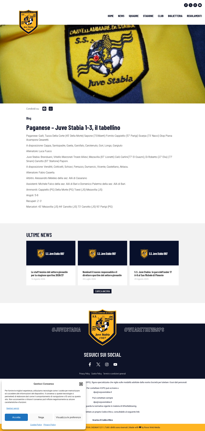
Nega (41, 417)
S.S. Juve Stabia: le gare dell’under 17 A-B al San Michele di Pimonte (153, 273)
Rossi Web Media (152, 427)
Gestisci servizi (12, 408)
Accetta (16, 417)
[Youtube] (200, 5)
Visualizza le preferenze (68, 417)
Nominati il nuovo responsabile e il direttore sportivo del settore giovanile (102, 273)
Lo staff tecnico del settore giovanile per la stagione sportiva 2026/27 (49, 273)
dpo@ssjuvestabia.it (102, 392)
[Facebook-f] (186, 5)
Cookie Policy (36, 425)
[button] (81, 384)
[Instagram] (195, 5)
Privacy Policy (50, 425)
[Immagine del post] (51, 253)
